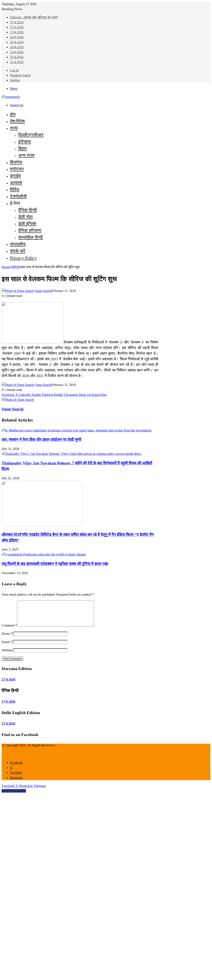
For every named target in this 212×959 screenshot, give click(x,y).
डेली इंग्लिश (27, 223)
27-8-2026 (17, 22)
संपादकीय (17, 244)
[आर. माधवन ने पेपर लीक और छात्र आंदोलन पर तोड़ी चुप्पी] (77, 430)
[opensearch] (11, 97)
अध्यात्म (16, 182)
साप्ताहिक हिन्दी (30, 237)
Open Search (43, 291)
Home (6, 267)
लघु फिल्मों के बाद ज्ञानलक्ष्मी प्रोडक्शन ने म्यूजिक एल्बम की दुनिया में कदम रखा (55, 563)
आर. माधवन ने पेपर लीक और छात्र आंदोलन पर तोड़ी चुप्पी (41, 439)
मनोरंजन (17, 169)
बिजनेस (16, 162)
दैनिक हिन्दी (27, 210)
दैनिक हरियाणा (29, 230)
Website (7, 650)
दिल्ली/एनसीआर (31, 134)
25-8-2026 (17, 52)
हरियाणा (24, 141)
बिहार (22, 148)
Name (7, 633)
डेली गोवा (25, 216)
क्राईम (15, 175)
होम (13, 114)
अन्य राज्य (26, 155)
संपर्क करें (17, 251)
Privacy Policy (23, 257)
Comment (9, 625)
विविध (14, 189)
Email (7, 642)
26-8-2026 (17, 37)
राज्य (14, 128)
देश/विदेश (17, 121)
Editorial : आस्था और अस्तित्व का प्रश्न (34, 17)
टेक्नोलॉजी (18, 196)
